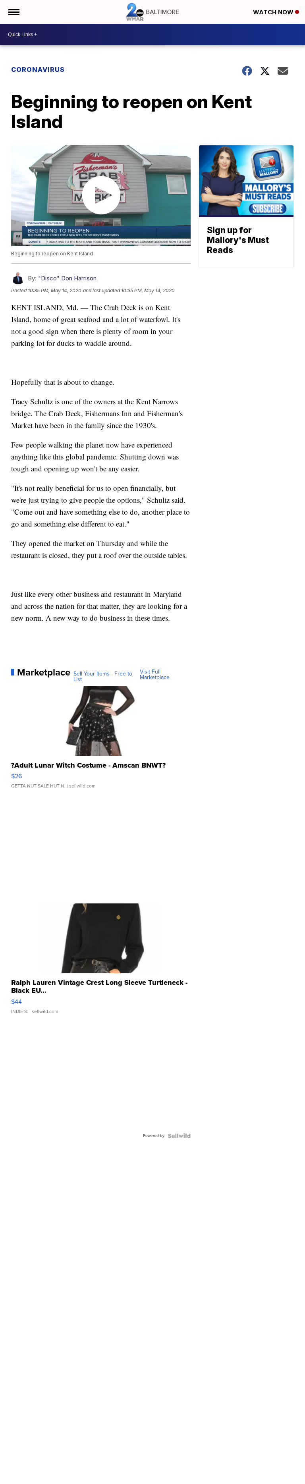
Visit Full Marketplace (155, 674)
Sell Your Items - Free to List (102, 676)
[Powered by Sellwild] (179, 1136)
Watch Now (274, 12)
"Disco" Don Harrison (67, 278)
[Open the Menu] (13, 12)
